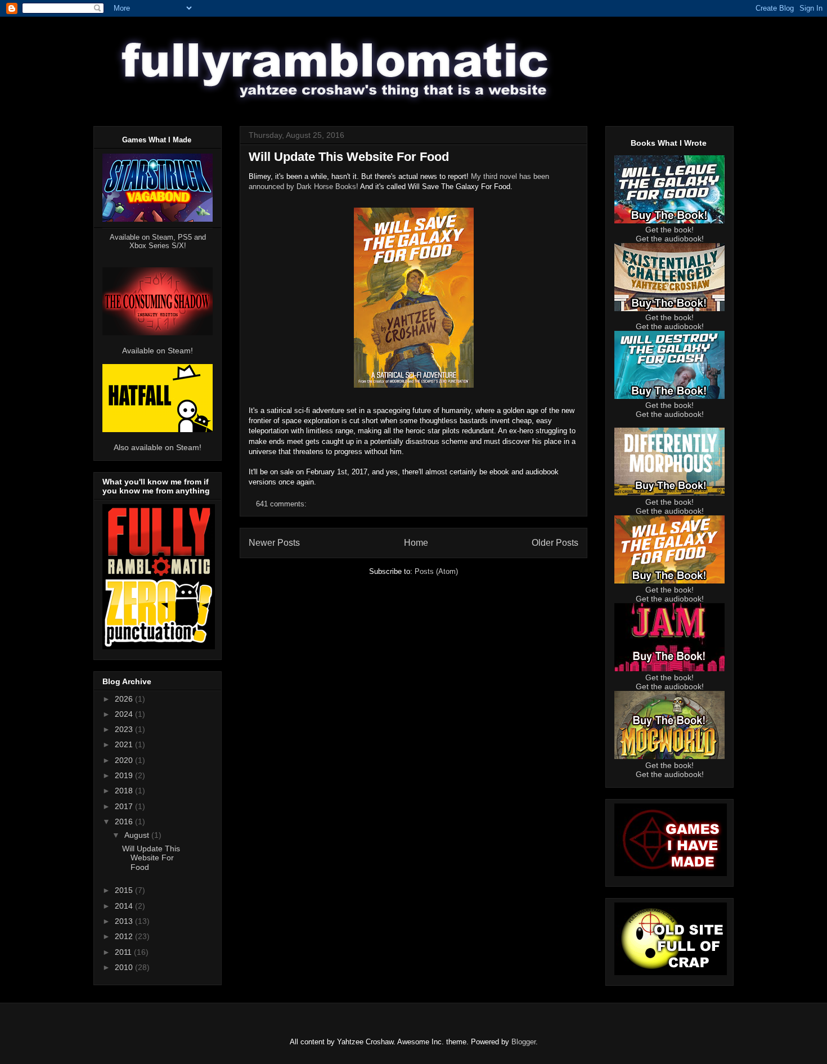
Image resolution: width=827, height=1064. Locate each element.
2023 (125, 729)
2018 (125, 790)
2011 (124, 952)
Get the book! (669, 229)
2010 (125, 967)
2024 (125, 714)
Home (416, 542)
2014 (125, 905)
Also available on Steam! (157, 447)
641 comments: (282, 504)
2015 (125, 890)
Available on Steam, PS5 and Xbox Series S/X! (158, 241)
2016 (125, 821)
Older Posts (555, 542)
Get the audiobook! (670, 238)
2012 (125, 936)
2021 (125, 744)
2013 (125, 921)
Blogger (523, 1042)
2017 (125, 806)
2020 (125, 760)
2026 (125, 698)
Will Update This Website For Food (349, 157)
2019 (125, 775)
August (137, 834)
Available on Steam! (157, 350)
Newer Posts (274, 542)
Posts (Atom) (436, 571)
